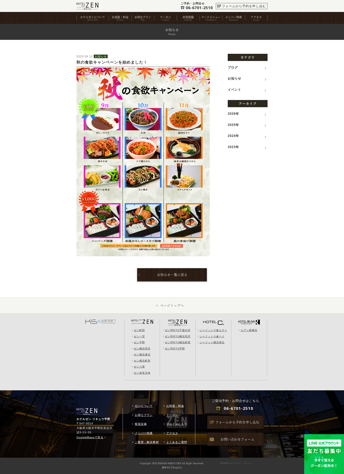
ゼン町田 (139, 330)
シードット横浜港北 (212, 342)
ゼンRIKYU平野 (175, 348)
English (177, 467)
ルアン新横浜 (249, 330)
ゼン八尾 (139, 366)
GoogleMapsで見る (90, 437)
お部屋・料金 (120, 17)
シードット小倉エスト (213, 330)
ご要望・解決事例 (147, 442)
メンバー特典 (233, 17)
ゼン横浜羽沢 (142, 348)
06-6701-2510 (238, 408)
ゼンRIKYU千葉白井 (178, 330)
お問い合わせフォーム (237, 439)
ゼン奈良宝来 (142, 372)
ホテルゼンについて (92, 17)
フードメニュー (211, 17)
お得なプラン (142, 17)
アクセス (256, 17)
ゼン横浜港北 (142, 354)
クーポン (165, 17)
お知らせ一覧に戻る (172, 274)
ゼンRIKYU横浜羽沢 (178, 336)
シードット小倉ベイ (212, 336)
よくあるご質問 (176, 442)
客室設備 (188, 17)
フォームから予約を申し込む (244, 6)
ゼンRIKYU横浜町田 (178, 342)
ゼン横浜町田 (142, 360)
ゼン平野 (139, 342)
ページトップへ (172, 305)
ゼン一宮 (139, 336)
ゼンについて (144, 405)
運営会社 (166, 467)
